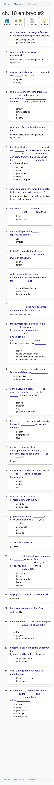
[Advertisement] (27, 748)
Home (7, 4)
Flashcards (19, 4)
